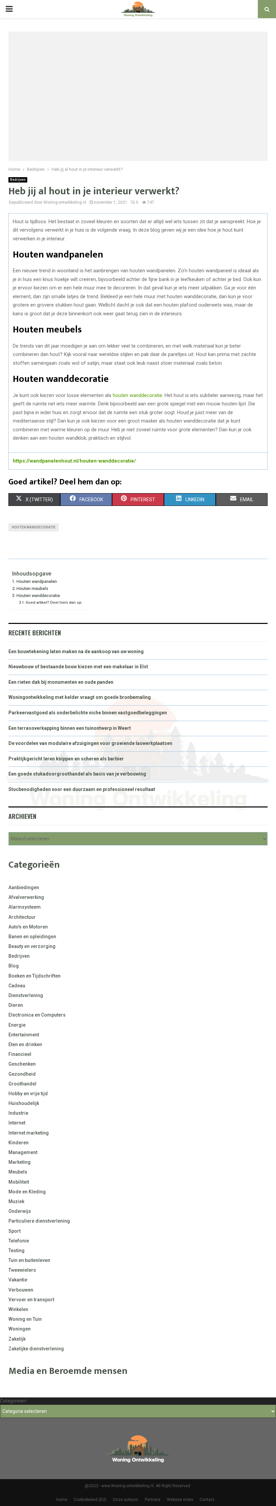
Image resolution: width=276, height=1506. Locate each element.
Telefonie (18, 1240)
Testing (16, 1250)
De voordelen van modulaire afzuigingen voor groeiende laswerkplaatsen (90, 743)
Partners (153, 1499)
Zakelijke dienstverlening (36, 1348)
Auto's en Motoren (28, 926)
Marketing (19, 1162)
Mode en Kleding (27, 1191)
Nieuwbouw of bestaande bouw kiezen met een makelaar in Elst (78, 666)
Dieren (15, 1005)
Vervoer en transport (31, 1299)
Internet (16, 1122)
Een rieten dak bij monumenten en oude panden (60, 682)
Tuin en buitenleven (29, 1260)
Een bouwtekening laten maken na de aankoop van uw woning (76, 651)
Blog (13, 965)
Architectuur (22, 917)
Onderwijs (19, 1211)
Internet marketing (28, 1133)
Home (61, 1499)
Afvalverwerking (26, 897)
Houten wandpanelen (36, 581)
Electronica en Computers (37, 1015)
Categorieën (13, 1400)
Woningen (19, 1329)
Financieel (19, 1054)
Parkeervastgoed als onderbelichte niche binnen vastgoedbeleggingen (87, 712)
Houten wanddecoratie (38, 595)
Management (22, 1152)
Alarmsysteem (24, 907)
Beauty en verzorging (32, 946)
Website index (180, 1499)
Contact (207, 1499)
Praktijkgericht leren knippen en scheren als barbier (66, 758)
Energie (17, 1025)
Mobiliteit (18, 1182)
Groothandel (22, 1083)
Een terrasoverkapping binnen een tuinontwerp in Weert (69, 728)
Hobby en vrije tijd (28, 1093)
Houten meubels (32, 588)
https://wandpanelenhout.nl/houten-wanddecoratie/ (74, 461)
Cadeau (16, 985)
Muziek (16, 1201)
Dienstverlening (25, 995)
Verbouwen (20, 1290)
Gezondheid (22, 1074)
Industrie (18, 1113)
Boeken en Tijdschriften (34, 976)
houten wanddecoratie (137, 395)
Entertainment (23, 1034)
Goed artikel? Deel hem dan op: (54, 602)
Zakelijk (17, 1339)
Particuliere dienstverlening (39, 1221)
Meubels (17, 1172)
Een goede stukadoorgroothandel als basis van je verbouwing (77, 774)
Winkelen (18, 1309)
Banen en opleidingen (32, 936)
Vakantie (17, 1279)
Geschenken (22, 1064)
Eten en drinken (25, 1044)
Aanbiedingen (23, 887)
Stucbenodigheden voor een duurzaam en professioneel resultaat (81, 789)
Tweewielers (22, 1270)
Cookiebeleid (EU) (90, 1499)
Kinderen (18, 1142)
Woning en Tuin (25, 1319)
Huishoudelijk (23, 1103)
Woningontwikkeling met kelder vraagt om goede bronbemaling (79, 697)
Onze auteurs (125, 1499)
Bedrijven (18, 180)
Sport (14, 1231)
